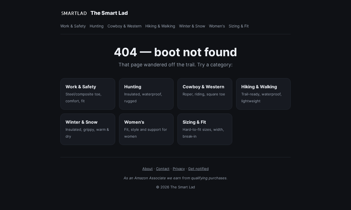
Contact (162, 168)
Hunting (97, 26)
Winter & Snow (192, 26)
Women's (217, 26)
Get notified (198, 168)
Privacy (179, 168)
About (147, 168)
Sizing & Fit (239, 26)
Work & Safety (73, 26)
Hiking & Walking (160, 26)
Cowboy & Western (124, 26)
